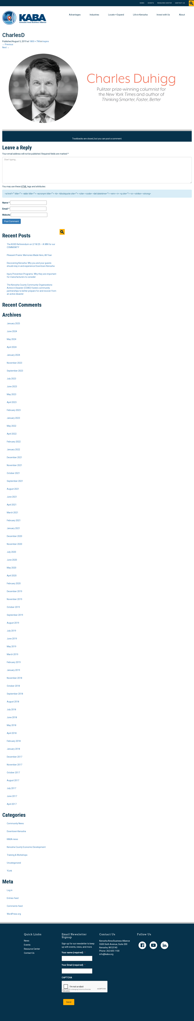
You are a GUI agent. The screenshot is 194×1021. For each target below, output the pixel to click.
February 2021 (14, 520)
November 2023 (14, 363)
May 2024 (11, 339)
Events (151, 3)
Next (5, 47)
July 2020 (11, 552)
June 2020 (12, 560)
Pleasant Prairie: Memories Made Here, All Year (29, 255)
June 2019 (12, 638)
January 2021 (13, 528)
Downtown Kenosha (16, 831)
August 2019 (13, 623)
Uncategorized (14, 863)
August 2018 (13, 701)
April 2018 (12, 733)
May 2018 (11, 725)
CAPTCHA (67, 977)
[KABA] (24, 17)
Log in (9, 890)
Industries (94, 14)
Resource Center (164, 3)
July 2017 (11, 788)
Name (6, 203)
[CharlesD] (93, 89)
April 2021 (12, 504)
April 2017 (12, 804)
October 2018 (13, 686)
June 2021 (12, 497)
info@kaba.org (106, 954)
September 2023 (15, 371)
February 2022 (14, 441)
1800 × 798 (34, 41)
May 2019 (11, 646)
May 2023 (11, 394)
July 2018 (11, 709)
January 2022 (13, 449)
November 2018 (14, 678)
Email (5, 209)
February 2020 (14, 583)
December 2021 (14, 457)
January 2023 (13, 418)
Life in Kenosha (140, 14)
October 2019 (13, 607)
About (182, 14)
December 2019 (14, 591)
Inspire (45, 41)
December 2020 (14, 536)
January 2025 (13, 323)
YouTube (153, 945)
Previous (7, 44)
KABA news (12, 839)
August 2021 (13, 489)
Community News (15, 823)
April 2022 (12, 434)
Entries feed (12, 898)
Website (6, 215)
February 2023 (14, 410)
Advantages (75, 14)
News (142, 3)
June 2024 (12, 331)
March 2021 (12, 512)
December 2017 (14, 757)
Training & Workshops (17, 855)
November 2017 (14, 764)
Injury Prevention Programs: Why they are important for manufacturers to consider (31, 275)
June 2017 (12, 796)
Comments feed (15, 906)
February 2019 (14, 662)
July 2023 (11, 378)
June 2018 (12, 717)
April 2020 (12, 575)
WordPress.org (14, 914)
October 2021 (13, 473)
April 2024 (12, 347)
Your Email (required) (73, 965)
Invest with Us (163, 14)
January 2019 (13, 670)
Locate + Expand (116, 14)
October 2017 (13, 772)
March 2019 (12, 654)
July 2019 (11, 631)
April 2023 (12, 402)
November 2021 (14, 465)
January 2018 (13, 749)
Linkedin (164, 945)
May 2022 (11, 426)
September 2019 (15, 615)
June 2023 (12, 386)
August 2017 (13, 780)
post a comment (114, 138)
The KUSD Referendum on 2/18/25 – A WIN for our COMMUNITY (31, 245)
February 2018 (14, 741)
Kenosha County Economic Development (26, 847)
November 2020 (14, 544)
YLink (9, 870)
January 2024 (13, 355)
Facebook (142, 945)
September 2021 (15, 481)
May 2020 (11, 567)
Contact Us (180, 3)
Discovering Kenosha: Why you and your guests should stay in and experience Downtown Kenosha (31, 264)
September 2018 (15, 694)
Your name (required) (73, 952)
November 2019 (14, 599)
